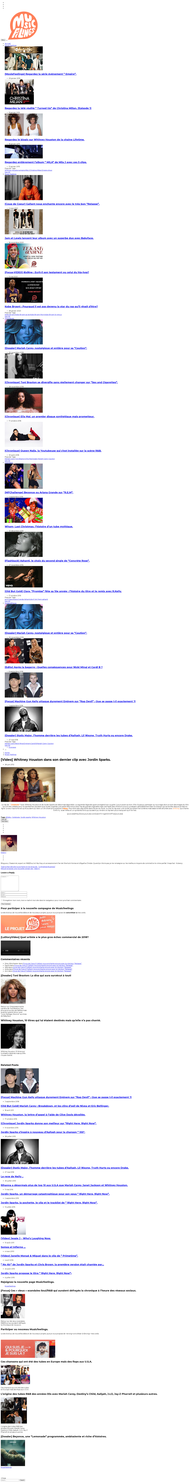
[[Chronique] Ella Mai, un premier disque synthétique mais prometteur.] (24, 412)
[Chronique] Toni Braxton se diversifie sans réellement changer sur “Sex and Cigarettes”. (61, 382)
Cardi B (33, 744)
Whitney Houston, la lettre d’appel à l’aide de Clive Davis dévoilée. (43, 1114)
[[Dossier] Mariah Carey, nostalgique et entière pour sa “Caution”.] (24, 344)
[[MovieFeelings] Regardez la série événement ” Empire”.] (24, 70)
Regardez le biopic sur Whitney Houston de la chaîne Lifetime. (45, 139)
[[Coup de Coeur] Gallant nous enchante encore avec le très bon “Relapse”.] (24, 200)
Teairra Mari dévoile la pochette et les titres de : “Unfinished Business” (28, 867)
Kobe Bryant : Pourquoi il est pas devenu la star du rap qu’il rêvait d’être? (51, 306)
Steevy (3, 853)
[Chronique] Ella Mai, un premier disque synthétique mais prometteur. (49, 416)
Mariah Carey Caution (46, 459)
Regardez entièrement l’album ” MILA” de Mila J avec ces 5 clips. (46, 162)
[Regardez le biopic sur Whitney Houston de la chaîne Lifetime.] (24, 135)
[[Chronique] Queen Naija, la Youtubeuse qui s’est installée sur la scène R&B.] (24, 446)
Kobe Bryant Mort (37, 315)
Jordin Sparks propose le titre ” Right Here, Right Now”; (36, 1273)
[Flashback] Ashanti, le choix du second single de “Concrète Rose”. (47, 560)
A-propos (12, 747)
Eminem (27, 744)
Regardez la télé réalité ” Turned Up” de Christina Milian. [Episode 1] (48, 108)
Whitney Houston (12, 170)
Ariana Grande (18, 599)
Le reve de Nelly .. (12, 1176)
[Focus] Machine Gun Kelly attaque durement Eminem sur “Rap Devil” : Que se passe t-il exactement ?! (70, 701)
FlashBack (9, 463)
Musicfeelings (10, 1286)
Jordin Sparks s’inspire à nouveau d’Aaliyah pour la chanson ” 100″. (43, 1132)
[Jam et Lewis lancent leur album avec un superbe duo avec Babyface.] (24, 234)
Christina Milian (36, 170)
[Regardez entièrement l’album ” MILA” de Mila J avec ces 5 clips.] (24, 158)
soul (6, 599)
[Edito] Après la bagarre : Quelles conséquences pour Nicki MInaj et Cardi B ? (54, 667)
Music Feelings (10, 174)
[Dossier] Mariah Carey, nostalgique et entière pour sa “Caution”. (46, 348)
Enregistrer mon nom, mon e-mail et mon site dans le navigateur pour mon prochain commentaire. (42, 900)
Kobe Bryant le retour (53, 315)
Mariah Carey (10, 459)
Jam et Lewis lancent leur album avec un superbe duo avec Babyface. (49, 238)
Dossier (35, 459)
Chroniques (9, 318)
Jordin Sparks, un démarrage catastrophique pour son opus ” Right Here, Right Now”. (55, 1193)
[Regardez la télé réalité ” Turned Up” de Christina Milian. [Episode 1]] (19, 104)
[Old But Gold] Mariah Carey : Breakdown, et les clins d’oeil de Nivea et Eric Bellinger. (55, 1105)
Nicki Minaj (19, 744)
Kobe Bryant (10, 315)
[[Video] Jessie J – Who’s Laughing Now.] (13, 1234)
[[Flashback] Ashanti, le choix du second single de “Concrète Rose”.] (24, 556)
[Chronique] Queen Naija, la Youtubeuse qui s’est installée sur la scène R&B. (53, 450)
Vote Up (4, 819)
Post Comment (6, 904)
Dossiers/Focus (10, 603)
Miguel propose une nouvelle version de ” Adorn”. (20, 869)
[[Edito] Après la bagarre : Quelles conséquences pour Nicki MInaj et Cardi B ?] (24, 663)
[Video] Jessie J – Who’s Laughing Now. (26, 1238)
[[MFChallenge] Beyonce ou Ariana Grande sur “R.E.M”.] (24, 488)
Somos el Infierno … (13, 1247)
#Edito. (8, 817)
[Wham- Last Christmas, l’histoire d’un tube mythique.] (24, 522)
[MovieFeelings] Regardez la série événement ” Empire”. (40, 74)
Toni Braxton (20, 459)
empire (22, 170)
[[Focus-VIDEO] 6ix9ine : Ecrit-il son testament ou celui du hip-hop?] (24, 268)
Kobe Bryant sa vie (22, 315)
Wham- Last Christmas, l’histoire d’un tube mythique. (39, 526)
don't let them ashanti (39, 599)
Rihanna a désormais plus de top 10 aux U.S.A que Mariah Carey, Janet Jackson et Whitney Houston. (64, 1185)
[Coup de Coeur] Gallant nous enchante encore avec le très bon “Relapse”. (52, 203)
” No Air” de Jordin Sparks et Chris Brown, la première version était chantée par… (52, 1264)
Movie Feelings (10, 45)
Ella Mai (29, 459)
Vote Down (5, 821)
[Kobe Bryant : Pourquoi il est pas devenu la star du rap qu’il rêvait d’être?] (24, 302)
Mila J (27, 170)
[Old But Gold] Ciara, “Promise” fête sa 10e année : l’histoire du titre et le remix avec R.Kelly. (63, 591)
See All (7, 172)
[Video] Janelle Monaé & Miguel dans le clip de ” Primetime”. (39, 1255)
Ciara (10, 599)
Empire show (47, 170)
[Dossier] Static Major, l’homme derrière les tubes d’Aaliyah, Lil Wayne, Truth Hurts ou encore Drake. (69, 735)
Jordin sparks (26, 817)
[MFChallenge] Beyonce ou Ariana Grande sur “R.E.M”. (39, 492)
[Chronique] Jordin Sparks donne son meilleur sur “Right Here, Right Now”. (48, 1123)
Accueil (8, 44)
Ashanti (27, 599)
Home (7, 753)
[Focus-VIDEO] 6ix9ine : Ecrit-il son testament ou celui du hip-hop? (47, 272)
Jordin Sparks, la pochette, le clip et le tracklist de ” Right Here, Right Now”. (49, 1202)
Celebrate (16, 817)
